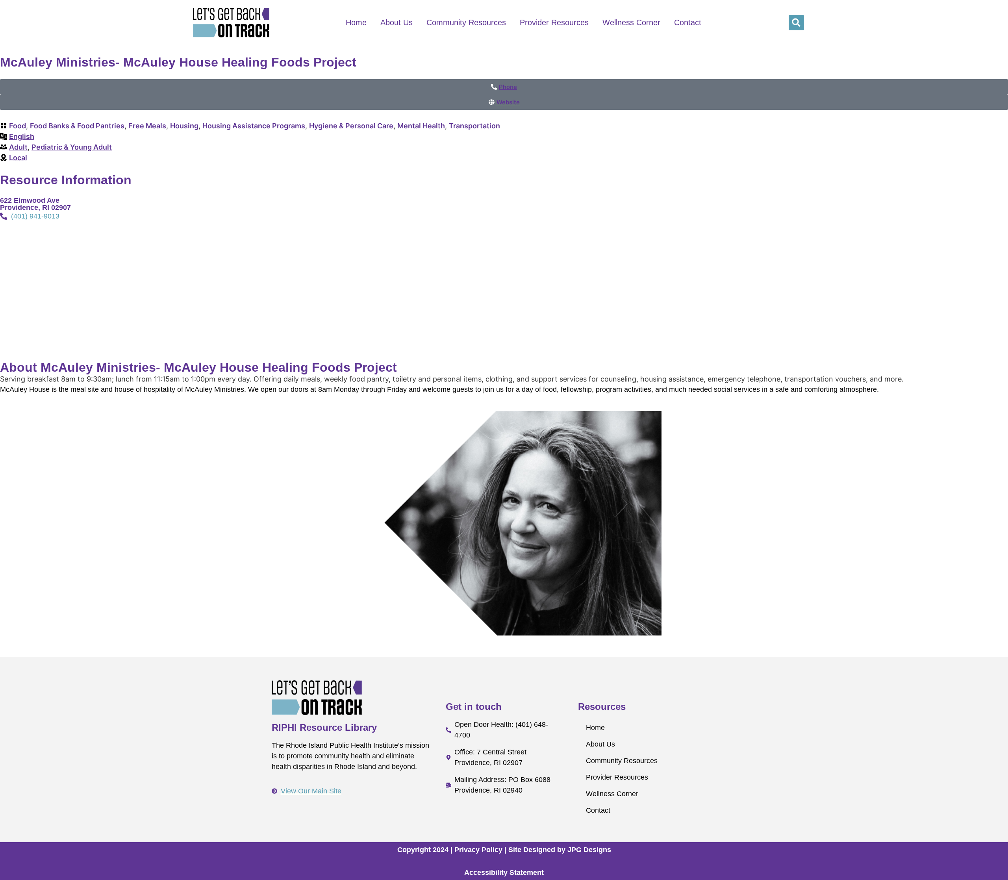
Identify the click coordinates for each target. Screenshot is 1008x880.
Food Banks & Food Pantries (77, 126)
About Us (396, 22)
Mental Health (421, 126)
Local (18, 158)
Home (356, 22)
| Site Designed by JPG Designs (557, 850)
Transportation (474, 126)
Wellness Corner (631, 22)
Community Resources (466, 22)
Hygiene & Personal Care (351, 126)
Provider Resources (554, 22)
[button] (796, 22)
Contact (687, 22)
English (21, 136)
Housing (184, 126)
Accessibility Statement (504, 872)
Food (17, 126)
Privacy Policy (478, 850)
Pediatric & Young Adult (72, 147)
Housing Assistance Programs (253, 126)
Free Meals (147, 126)
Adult (18, 147)
